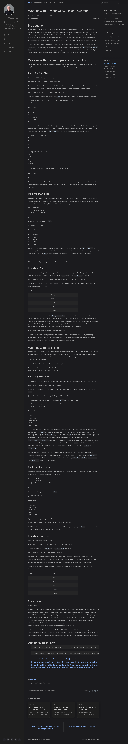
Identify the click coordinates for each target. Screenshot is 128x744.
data (49, 683)
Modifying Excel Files (109, 74)
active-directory (115, 47)
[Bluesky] (95, 690)
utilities (107, 47)
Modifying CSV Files (109, 66)
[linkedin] (15, 739)
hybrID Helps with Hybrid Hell (112, 13)
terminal (113, 40)
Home (30, 2)
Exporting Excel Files (109, 77)
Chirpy (88, 739)
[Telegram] (89, 690)
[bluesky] (19, 739)
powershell (33, 679)
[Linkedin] (92, 690)
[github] (4, 739)
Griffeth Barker (34, 18)
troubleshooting (115, 43)
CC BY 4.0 (45, 691)
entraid (107, 43)
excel (40, 683)
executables (108, 50)
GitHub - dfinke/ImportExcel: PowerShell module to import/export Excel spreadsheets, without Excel (64, 662)
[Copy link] (98, 690)
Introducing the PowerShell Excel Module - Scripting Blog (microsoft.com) (55, 659)
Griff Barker (11, 18)
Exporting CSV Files (109, 69)
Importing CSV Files (110, 63)
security (107, 40)
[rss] (12, 739)
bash (119, 40)
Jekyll (97, 739)
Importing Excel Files (109, 72)
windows (115, 37)
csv (44, 683)
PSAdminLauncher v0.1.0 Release (113, 19)
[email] (8, 739)
